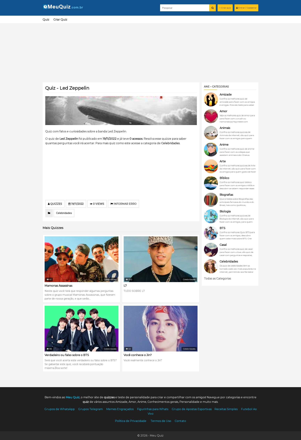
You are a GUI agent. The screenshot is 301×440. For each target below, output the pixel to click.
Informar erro (125, 203)
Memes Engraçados (120, 409)
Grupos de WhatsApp (59, 409)
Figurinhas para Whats (152, 409)
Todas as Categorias (217, 278)
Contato (180, 421)
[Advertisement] (150, 51)
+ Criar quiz (225, 7)
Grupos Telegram (90, 409)
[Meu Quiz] (64, 8)
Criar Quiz (60, 19)
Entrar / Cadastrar (247, 7)
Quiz (46, 19)
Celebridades (170, 143)
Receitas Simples (226, 409)
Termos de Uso (160, 421)
